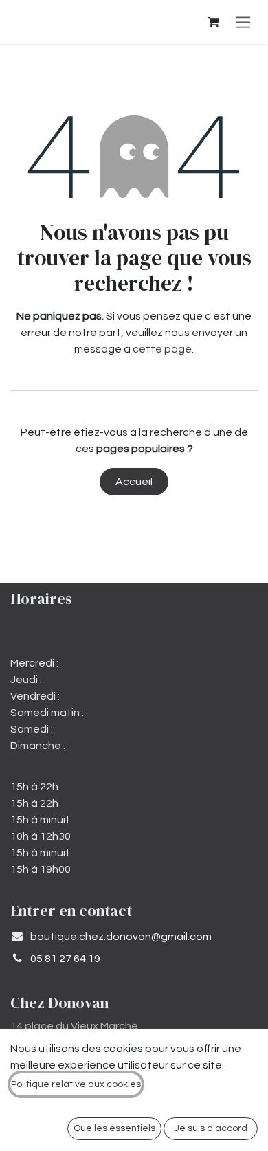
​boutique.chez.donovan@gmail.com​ (121, 936)
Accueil (134, 481)
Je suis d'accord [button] (211, 1128)
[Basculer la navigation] (243, 22)
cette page (162, 349)
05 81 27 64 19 (65, 958)
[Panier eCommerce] (213, 22)
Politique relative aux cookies (76, 1084)
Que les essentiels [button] (114, 1128)
